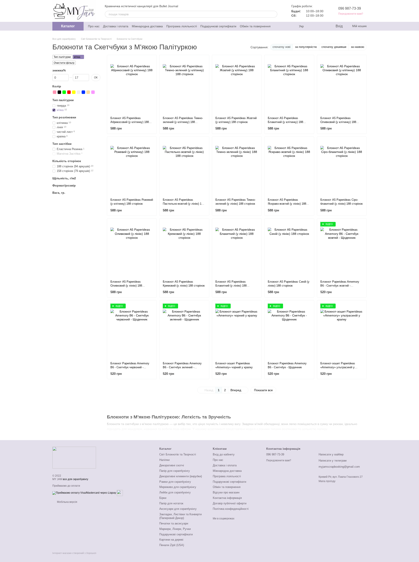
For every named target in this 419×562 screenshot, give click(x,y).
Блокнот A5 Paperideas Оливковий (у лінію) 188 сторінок (126, 285)
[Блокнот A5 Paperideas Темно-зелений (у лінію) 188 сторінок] (236, 167)
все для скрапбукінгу (75, 479)
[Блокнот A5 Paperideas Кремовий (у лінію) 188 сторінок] (184, 249)
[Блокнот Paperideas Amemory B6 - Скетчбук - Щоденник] (289, 331)
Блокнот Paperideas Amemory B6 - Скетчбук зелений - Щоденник (182, 367)
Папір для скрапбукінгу (174, 470)
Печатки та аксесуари (173, 523)
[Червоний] (69, 92)
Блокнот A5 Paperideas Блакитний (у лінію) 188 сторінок (231, 285)
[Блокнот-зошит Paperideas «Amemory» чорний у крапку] (236, 331)
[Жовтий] (74, 92)
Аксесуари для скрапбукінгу (178, 508)
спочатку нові (281, 46)
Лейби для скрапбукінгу (175, 492)
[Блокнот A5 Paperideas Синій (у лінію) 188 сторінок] (289, 249)
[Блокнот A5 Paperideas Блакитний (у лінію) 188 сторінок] (236, 249)
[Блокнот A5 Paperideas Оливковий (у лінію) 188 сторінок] (131, 249)
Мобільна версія (66, 501)
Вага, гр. (58, 192)
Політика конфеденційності (231, 508)
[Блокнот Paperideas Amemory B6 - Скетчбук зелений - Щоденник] (184, 331)
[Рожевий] (54, 92)
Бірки (162, 498)
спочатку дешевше (333, 46)
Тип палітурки (63, 100)
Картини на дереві (171, 539)
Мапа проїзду (327, 481)
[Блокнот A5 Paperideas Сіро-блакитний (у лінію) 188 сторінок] (341, 167)
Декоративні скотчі (171, 465)
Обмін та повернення (255, 26)
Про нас (94, 26)
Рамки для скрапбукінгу (175, 481)
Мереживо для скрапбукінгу (177, 487)
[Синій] (83, 92)
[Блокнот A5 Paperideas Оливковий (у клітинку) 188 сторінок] (341, 85)
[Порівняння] (314, 26)
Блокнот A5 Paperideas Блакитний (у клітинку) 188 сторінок (285, 122)
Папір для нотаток (171, 503)
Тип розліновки (64, 117)
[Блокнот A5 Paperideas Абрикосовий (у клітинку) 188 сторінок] (131, 85)
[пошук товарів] (273, 14)
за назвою (357, 46)
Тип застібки (62, 143)
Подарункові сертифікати (218, 26)
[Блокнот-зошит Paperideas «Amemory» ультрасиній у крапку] (341, 331)
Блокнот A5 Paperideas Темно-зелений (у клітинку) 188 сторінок (183, 122)
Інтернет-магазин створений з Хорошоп (74, 553)
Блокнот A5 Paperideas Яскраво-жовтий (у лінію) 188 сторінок (287, 203)
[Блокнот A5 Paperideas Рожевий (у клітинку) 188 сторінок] (131, 167)
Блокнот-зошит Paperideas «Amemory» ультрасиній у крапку (337, 367)
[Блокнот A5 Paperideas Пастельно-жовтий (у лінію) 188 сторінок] (184, 167)
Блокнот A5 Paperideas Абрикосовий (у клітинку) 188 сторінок (129, 122)
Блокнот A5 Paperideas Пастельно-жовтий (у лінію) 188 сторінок (183, 203)
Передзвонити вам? (350, 13)
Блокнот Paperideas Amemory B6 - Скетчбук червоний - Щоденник (129, 367)
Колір (56, 86)
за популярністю (306, 46)
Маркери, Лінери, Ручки (175, 529)
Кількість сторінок (66, 161)
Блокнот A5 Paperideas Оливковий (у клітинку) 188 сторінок (338, 122)
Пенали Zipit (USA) (171, 545)
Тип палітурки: (62, 57)
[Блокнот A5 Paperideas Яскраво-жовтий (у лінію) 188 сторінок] (289, 167)
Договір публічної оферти (229, 503)
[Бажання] (323, 26)
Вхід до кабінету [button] (224, 454)
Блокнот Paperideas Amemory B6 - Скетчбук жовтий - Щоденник (339, 285)
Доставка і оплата (115, 26)
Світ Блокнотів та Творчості (177, 454)
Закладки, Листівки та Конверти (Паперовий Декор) (180, 516)
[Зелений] (64, 92)
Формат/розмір (64, 185)
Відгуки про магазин (226, 492)
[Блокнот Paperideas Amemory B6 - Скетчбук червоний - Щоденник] (131, 331)
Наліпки (164, 460)
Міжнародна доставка (147, 26)
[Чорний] (59, 92)
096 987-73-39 (349, 8)
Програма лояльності (181, 26)
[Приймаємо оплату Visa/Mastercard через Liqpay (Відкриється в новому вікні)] (84, 492)
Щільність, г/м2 (64, 178)
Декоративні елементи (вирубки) (180, 476)
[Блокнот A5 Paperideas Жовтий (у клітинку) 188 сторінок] (236, 85)
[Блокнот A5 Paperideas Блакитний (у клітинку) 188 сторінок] (289, 85)
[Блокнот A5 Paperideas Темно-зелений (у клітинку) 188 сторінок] (184, 85)
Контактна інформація (227, 498)
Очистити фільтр (64, 62)
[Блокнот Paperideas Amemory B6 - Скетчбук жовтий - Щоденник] (341, 249)
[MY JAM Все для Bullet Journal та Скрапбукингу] (74, 457)
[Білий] (78, 92)
